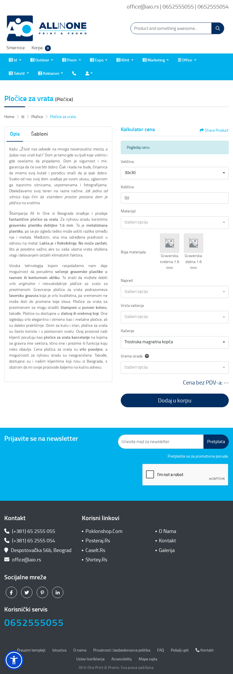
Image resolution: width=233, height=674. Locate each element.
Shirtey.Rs (96, 560)
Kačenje (127, 330)
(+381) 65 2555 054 (33, 540)
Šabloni (39, 134)
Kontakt (167, 540)
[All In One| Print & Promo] (47, 28)
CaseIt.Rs (95, 550)
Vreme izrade (132, 356)
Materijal (128, 211)
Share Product (216, 130)
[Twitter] (27, 592)
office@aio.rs (26, 560)
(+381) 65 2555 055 (33, 531)
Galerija (167, 550)
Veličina (127, 161)
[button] (169, 243)
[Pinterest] (43, 592)
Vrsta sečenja (132, 305)
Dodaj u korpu (175, 400)
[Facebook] (12, 592)
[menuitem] (15, 60)
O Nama (167, 531)
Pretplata (216, 441)
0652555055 (34, 622)
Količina (127, 187)
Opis (15, 134)
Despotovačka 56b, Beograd (41, 550)
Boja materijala (133, 252)
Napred (127, 280)
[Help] (146, 356)
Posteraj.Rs (98, 540)
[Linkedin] (58, 592)
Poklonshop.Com (104, 531)
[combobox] (175, 173)
